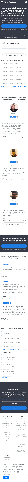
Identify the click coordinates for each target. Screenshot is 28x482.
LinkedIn (7, 460)
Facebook (7, 457)
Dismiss (6, 477)
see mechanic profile (14, 142)
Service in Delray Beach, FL (10, 357)
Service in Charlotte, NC (9, 369)
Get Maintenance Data (14, 55)
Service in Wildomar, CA (9, 355)
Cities (7, 427)
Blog (7, 440)
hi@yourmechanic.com (19, 399)
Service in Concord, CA (9, 364)
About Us (7, 419)
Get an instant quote (14, 26)
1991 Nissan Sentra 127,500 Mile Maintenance (14, 336)
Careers (7, 425)
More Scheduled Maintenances (13, 86)
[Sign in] (26, 2)
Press (7, 421)
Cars (7, 430)
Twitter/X (7, 462)
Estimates (7, 432)
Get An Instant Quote (14, 246)
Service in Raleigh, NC (8, 376)
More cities (5, 377)
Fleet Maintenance (7, 423)
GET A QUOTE (14, 408)
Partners (7, 438)
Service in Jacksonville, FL (9, 373)
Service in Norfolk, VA (8, 371)
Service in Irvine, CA (8, 362)
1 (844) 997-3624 (7, 399)
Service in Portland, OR (9, 359)
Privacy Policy (21, 423)
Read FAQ (14, 403)
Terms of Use (21, 429)
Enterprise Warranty (21, 421)
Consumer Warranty (21, 419)
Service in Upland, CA (8, 366)
